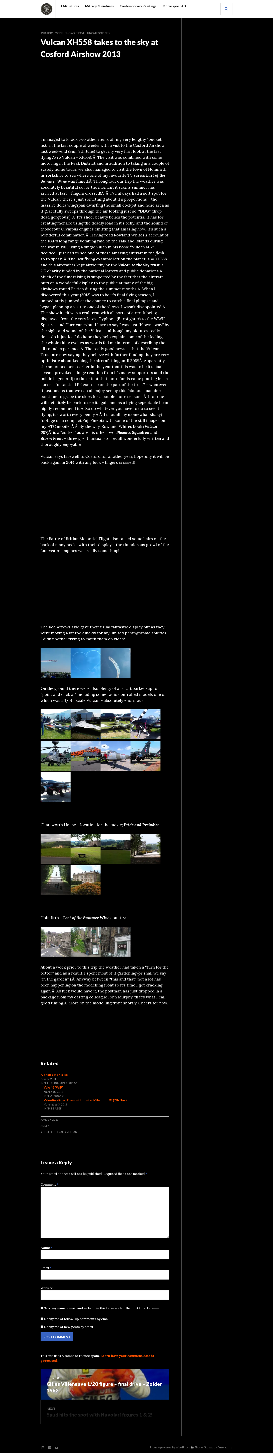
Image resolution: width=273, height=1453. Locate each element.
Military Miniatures (99, 6)
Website (47, 1288)
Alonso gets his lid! (54, 1074)
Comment (49, 1184)
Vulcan (72, 1132)
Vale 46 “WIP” (53, 1087)
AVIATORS (47, 33)
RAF (61, 1132)
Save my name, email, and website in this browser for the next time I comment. (104, 1308)
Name (46, 1248)
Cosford (49, 1132)
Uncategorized (98, 33)
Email (46, 1268)
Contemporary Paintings (138, 6)
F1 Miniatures (69, 6)
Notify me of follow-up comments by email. (77, 1319)
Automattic (224, 1447)
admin (45, 1125)
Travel (81, 33)
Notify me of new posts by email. (69, 1327)
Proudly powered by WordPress (170, 1447)
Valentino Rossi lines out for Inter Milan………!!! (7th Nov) (85, 1100)
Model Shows (65, 33)
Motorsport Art (174, 6)
